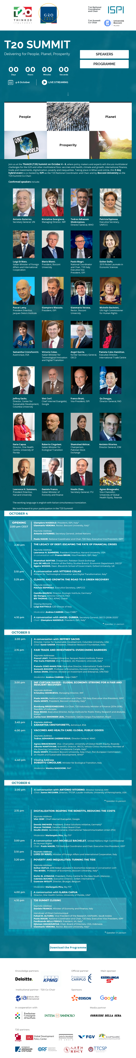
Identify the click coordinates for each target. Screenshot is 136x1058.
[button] (104, 54)
